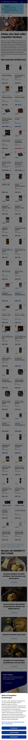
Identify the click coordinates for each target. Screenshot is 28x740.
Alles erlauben (14, 737)
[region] (14, 716)
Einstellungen (14, 728)
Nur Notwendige (14, 732)
